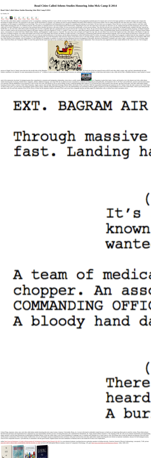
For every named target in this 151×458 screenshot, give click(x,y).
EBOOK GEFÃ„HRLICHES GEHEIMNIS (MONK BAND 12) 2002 (20, 443)
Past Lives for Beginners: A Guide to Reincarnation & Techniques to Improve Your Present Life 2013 (32, 441)
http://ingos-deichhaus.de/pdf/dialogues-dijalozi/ (105, 443)
